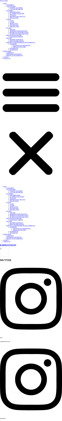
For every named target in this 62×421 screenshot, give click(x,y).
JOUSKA (9, 28)
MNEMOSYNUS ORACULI (17, 16)
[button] (31, 122)
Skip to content (4, 0)
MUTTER (9, 38)
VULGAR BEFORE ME (16, 9)
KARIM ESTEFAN (8, 245)
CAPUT (12, 20)
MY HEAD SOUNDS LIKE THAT (19, 33)
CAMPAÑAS (10, 52)
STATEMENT (10, 5)
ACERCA (6, 57)
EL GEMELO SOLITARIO (17, 13)
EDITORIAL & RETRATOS (14, 54)
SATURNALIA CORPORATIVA (22, 45)
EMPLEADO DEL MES (19, 47)
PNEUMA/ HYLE (14, 26)
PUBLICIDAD (7, 51)
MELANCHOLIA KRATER (14, 35)
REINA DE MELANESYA (17, 41)
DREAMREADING (15, 12)
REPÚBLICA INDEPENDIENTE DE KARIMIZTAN (20, 42)
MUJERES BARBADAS (16, 39)
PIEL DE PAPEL (14, 18)
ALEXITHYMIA (11, 6)
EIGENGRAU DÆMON (16, 36)
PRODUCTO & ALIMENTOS (14, 55)
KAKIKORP (13, 44)
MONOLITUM (14, 23)
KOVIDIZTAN (14, 49)
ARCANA (12, 29)
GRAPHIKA (9, 10)
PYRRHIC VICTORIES (16, 7)
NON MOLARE (14, 25)
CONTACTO (6, 58)
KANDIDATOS (14, 48)
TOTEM (8, 19)
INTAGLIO (13, 15)
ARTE (5, 3)
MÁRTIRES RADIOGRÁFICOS (18, 31)
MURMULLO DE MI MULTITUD (19, 32)
